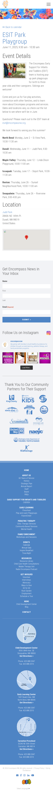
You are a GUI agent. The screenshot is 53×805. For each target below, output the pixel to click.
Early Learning (26, 507)
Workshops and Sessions (26, 537)
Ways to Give (26, 585)
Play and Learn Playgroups (26, 513)
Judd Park (7, 212)
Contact (26, 612)
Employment (26, 593)
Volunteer (26, 577)
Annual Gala (26, 548)
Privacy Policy (39, 768)
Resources (27, 558)
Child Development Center (26, 604)
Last (4, 300)
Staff (26, 489)
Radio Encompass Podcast (26, 569)
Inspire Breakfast (26, 550)
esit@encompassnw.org (14, 122)
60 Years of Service (26, 478)
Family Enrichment (26, 534)
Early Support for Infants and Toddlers (26, 499)
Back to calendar (14, 27)
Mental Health (26, 529)
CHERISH (26, 502)
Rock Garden (27, 591)
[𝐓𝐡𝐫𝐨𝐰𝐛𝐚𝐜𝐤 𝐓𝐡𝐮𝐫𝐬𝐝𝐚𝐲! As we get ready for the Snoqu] (32, 357)
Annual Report (26, 486)
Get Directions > (26, 656)
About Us (26, 475)
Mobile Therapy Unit (26, 566)
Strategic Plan (26, 483)
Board (26, 492)
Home (26, 470)
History (26, 481)
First (4, 291)
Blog (26, 607)
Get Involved (27, 574)
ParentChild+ (26, 516)
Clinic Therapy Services (26, 524)
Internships (26, 580)
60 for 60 (26, 588)
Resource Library (26, 561)
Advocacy (26, 582)
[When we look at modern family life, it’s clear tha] (20, 357)
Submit (25, 320)
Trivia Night (26, 553)
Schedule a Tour (26, 596)
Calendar (26, 545)
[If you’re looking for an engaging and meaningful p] (45, 357)
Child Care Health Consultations (26, 564)
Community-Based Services (26, 526)
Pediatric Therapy (26, 521)
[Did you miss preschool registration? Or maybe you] (8, 357)
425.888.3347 (29, 661)
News (26, 601)
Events (26, 542)
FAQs (27, 494)
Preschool (27, 510)
